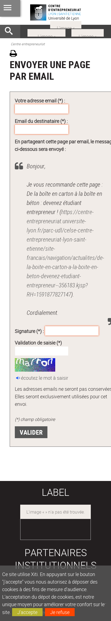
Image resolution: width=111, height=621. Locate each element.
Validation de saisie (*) (38, 342)
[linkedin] (87, 32)
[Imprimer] (15, 54)
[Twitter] (65, 24)
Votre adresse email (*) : (40, 100)
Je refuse (60, 612)
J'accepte (27, 612)
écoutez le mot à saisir (44, 378)
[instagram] (46, 32)
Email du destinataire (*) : (41, 121)
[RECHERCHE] (11, 31)
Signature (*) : (29, 330)
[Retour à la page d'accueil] (55, 12)
